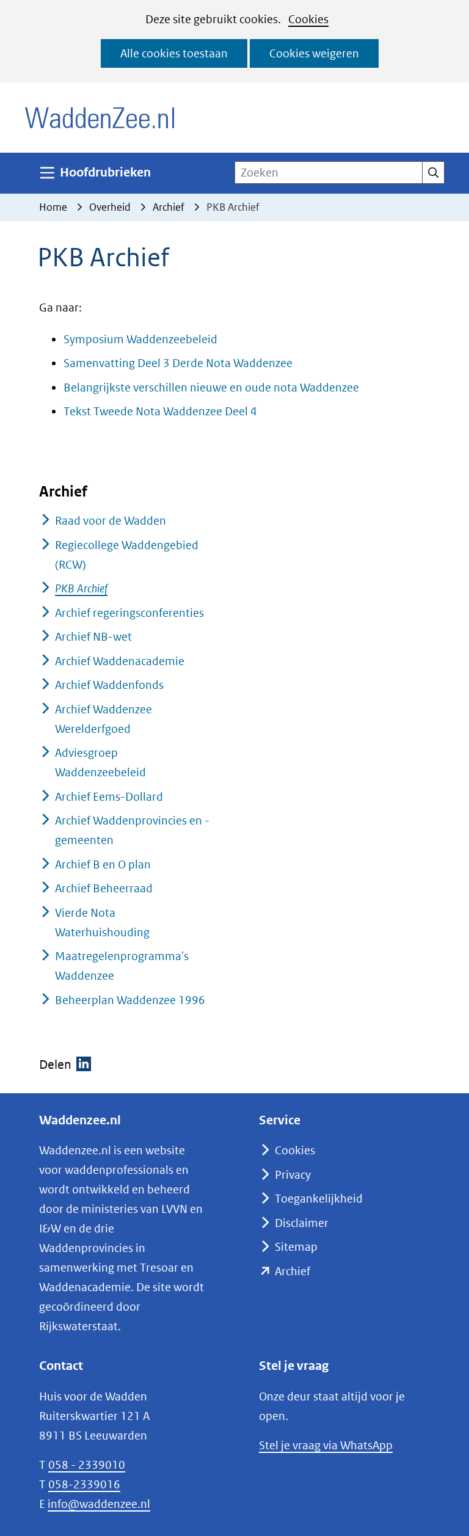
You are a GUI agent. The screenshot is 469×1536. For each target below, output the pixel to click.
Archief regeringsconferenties (129, 613)
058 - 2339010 (86, 1465)
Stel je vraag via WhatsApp (326, 1445)
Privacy (293, 1175)
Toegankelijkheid (319, 1199)
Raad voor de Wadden (110, 521)
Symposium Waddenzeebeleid (140, 339)
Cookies (308, 19)
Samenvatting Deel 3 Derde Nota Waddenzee (178, 363)
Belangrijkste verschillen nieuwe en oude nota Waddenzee (211, 387)
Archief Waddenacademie (119, 661)
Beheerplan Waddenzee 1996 (130, 1000)
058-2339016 (84, 1484)
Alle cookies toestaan (174, 53)
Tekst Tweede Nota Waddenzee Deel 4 (160, 411)
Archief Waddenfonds (109, 685)
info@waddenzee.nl (99, 1504)
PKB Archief (81, 588)
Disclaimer (302, 1223)
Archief (292, 1271)
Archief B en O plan (103, 864)
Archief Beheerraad (104, 888)
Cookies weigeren (314, 53)
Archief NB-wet (93, 637)
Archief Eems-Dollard (109, 797)
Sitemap (296, 1247)
